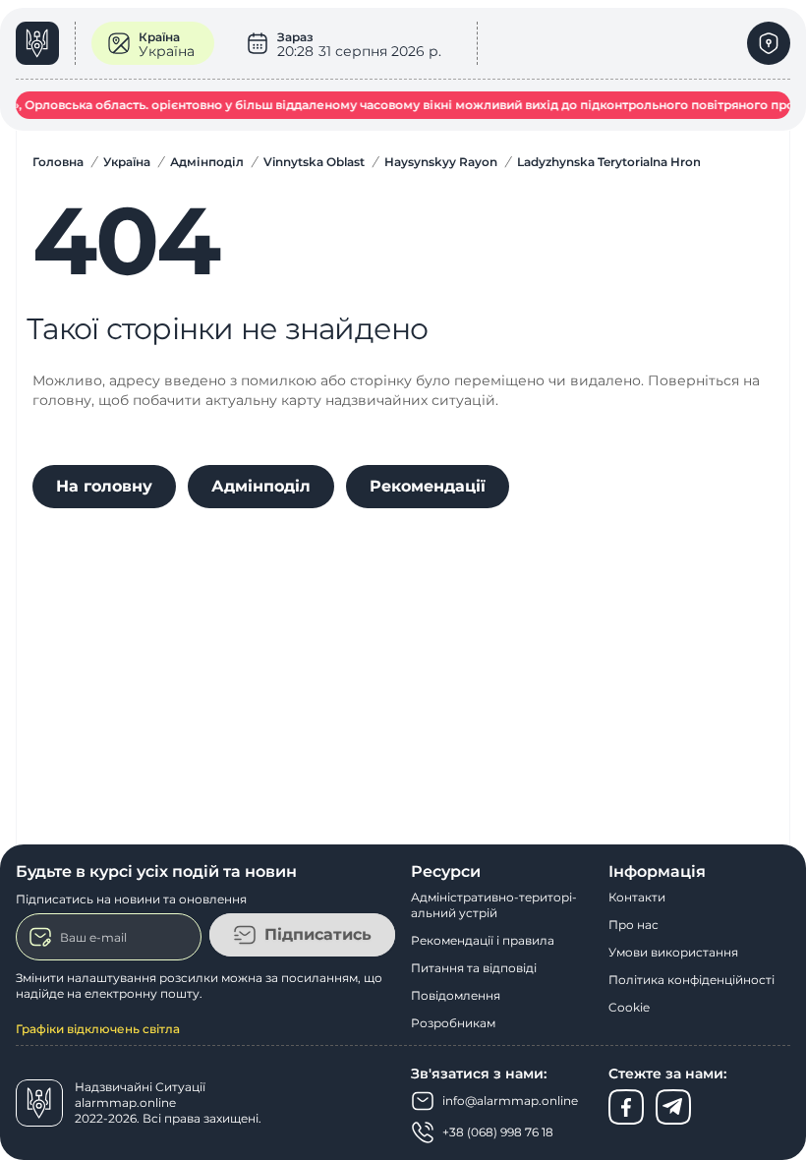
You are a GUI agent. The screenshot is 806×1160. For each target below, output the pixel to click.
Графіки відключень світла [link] (98, 1028)
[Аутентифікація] (768, 43)
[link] (46, 43)
